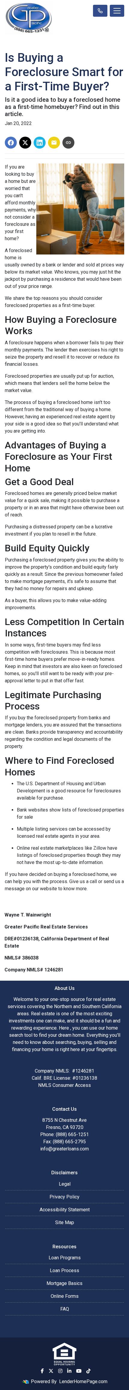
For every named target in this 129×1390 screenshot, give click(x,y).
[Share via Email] (54, 143)
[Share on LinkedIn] (40, 143)
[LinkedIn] (69, 1371)
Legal (64, 1184)
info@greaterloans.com (64, 1149)
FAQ (64, 1309)
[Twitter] (51, 1371)
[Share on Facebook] (11, 143)
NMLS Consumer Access (64, 1085)
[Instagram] (60, 1371)
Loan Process (64, 1270)
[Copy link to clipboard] (68, 143)
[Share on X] (25, 143)
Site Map (64, 1222)
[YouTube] (79, 1371)
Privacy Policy (65, 1197)
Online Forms (65, 1296)
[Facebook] (42, 1371)
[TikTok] (88, 1371)
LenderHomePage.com (83, 1381)
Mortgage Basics (64, 1283)
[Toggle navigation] (117, 11)
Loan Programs (65, 1258)
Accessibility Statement (65, 1209)
